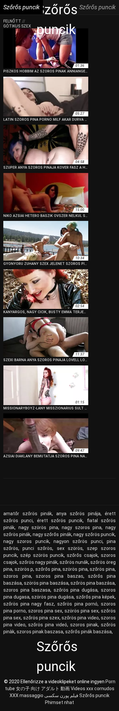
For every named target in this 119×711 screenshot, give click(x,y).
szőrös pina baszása (92, 583)
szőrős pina (47, 569)
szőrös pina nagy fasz (28, 603)
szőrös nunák (74, 562)
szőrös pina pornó (77, 603)
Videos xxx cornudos (92, 688)
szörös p (24, 569)
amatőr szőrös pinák (27, 513)
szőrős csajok (82, 555)
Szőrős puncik (94, 695)
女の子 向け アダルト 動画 (43, 688)
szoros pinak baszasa (40, 631)
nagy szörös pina (38, 527)
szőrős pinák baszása (88, 631)
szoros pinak (84, 624)
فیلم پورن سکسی (61, 695)
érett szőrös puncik (60, 520)
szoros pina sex (45, 610)
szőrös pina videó (47, 624)
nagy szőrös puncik (94, 534)
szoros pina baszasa (26, 590)
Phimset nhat (59, 702)
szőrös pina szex (41, 617)
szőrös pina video (80, 617)
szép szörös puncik (42, 555)
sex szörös (70, 548)
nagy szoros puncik (26, 541)
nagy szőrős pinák (52, 534)
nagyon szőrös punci (78, 541)
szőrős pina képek (95, 597)
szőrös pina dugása (76, 590)
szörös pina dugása (52, 597)
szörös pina (75, 569)
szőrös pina (102, 569)
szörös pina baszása (46, 583)
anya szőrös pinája (78, 513)
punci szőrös (37, 548)
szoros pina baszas (59, 576)
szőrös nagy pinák (38, 562)
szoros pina (17, 576)
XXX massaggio (26, 695)
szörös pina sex (81, 610)
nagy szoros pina (81, 527)
